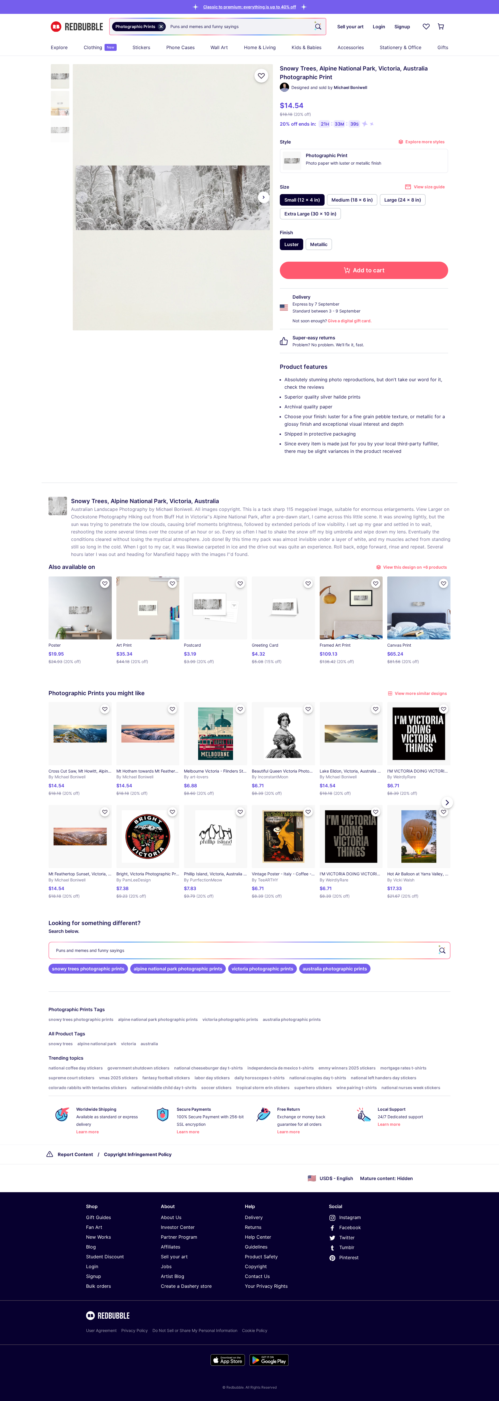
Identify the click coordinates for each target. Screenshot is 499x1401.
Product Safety (261, 1256)
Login (92, 1266)
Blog (91, 1247)
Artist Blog (172, 1276)
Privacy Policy (134, 1330)
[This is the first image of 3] (82, 197)
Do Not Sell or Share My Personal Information (194, 1330)
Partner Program (179, 1237)
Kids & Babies (306, 47)
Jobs (166, 1266)
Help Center (258, 1237)
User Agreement (101, 1330)
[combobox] (218, 26)
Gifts (442, 47)
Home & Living (260, 47)
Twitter (347, 1237)
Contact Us (257, 1276)
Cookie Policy (254, 1330)
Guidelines (256, 1247)
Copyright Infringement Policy (138, 1154)
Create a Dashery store (186, 1286)
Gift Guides (98, 1217)
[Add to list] (261, 76)
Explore (59, 47)
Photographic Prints (71, 1009)
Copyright (256, 1266)
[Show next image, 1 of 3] (263, 197)
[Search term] (317, 26)
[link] (88, 969)
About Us (171, 1217)
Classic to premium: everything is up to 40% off (249, 6)
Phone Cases (180, 47)
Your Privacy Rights (266, 1286)
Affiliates (170, 1247)
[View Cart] (441, 27)
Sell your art (174, 1256)
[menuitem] (59, 47)
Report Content (75, 1154)
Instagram (350, 1217)
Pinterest (349, 1257)
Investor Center (178, 1227)
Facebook (350, 1227)
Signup (93, 1276)
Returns (253, 1227)
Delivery (254, 1217)
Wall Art (219, 47)
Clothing (99, 47)
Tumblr (346, 1247)
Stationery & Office (400, 47)
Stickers (141, 47)
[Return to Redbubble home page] (77, 26)
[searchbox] (249, 950)
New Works (98, 1237)
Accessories (351, 47)
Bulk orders (98, 1286)
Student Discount (105, 1256)
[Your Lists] (426, 27)
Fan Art (94, 1227)
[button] (249, 6)
